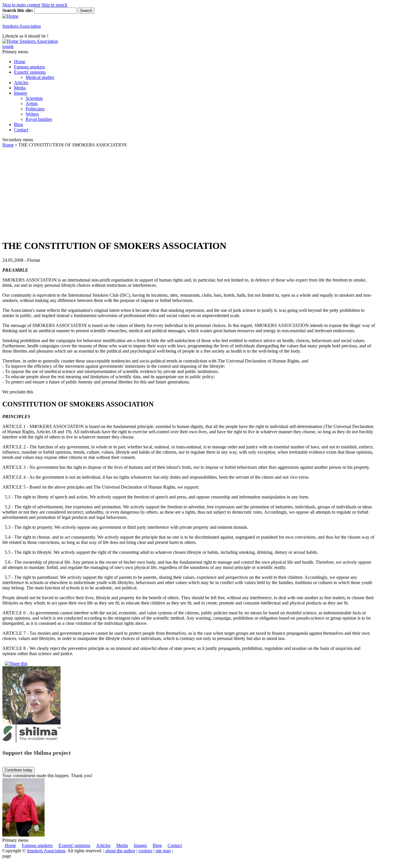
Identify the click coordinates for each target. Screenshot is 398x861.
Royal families (39, 119)
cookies (145, 850)
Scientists (34, 98)
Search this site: (18, 10)
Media (20, 87)
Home (19, 61)
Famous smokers (29, 66)
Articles (21, 82)
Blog (18, 124)
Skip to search (54, 4)
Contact (21, 129)
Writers (32, 114)
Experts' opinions (30, 72)
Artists (32, 103)
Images (20, 93)
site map (163, 850)
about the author (120, 850)
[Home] (10, 16)
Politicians (35, 108)
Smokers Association (21, 26)
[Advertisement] (189, 193)
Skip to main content (21, 4)
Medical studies (40, 77)
